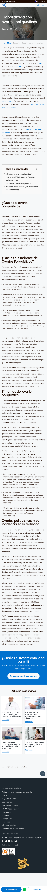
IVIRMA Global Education (11, 809)
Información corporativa (11, 806)
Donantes (5, 815)
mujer (19, 66)
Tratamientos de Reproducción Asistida (17, 792)
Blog (9, 43)
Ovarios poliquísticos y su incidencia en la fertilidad (22, 188)
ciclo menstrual (7, 101)
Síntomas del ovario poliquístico (20, 183)
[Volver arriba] (42, 773)
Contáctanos (37, 889)
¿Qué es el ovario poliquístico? (19, 174)
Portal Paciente (9, 1)
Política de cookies (9, 825)
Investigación (6, 812)
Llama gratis (12, 889)
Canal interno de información (13, 828)
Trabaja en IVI (7, 819)
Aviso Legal (6, 822)
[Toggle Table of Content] (37, 169)
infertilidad (41, 63)
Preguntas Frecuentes (10, 799)
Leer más (5, 720)
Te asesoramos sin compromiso (23, 676)
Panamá (40, 1)
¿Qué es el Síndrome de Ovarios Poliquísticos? (20, 179)
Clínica (4, 795)
